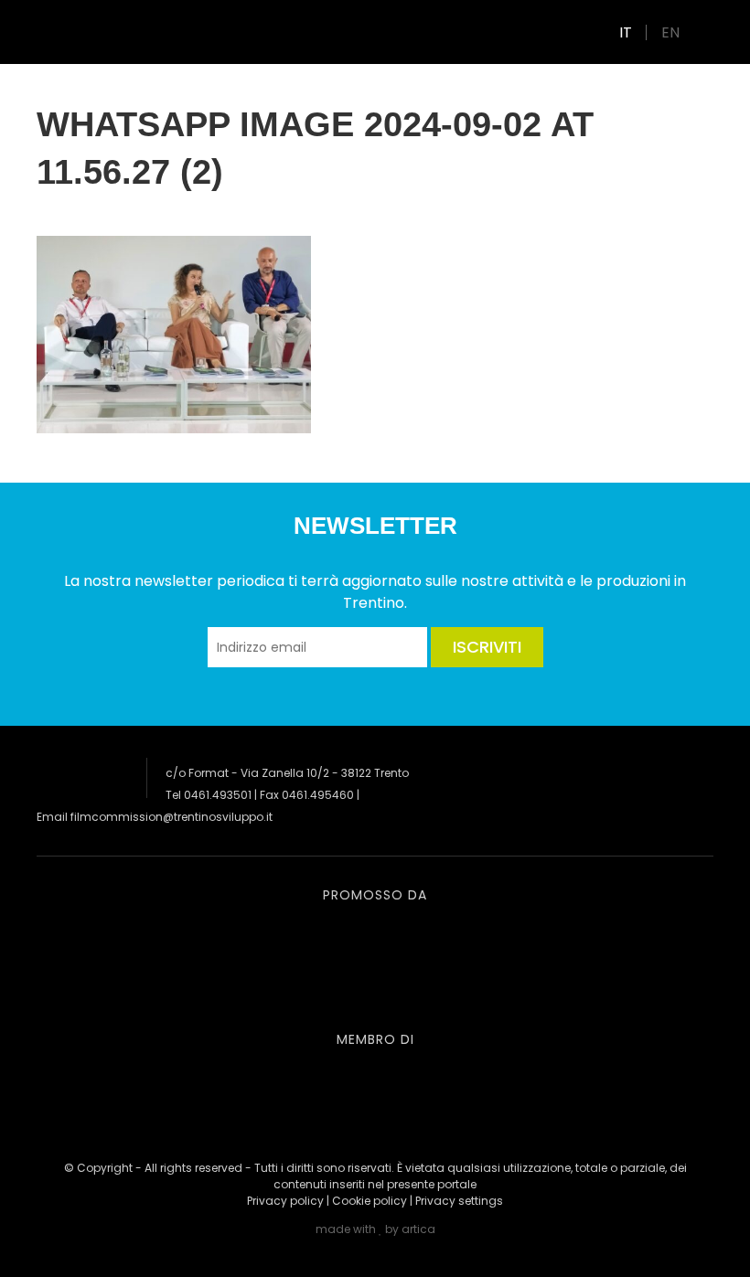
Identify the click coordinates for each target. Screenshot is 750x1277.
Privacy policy (285, 1200)
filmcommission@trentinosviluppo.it (171, 817)
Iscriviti (487, 646)
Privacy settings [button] (459, 1200)
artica (418, 1229)
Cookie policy (369, 1200)
